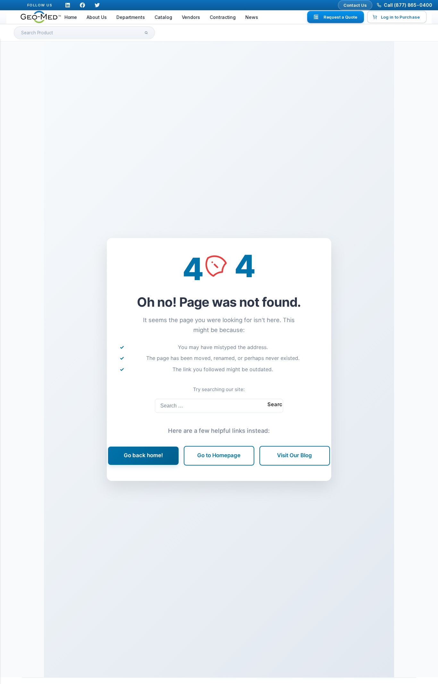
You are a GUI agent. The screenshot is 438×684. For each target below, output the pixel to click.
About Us (96, 17)
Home (70, 17)
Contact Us (355, 5)
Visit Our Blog (294, 455)
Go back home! (143, 455)
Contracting (223, 17)
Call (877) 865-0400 (408, 5)
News (251, 17)
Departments (130, 17)
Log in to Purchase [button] (400, 17)
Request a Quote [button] (340, 17)
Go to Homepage (218, 455)
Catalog (163, 17)
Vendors (191, 17)
